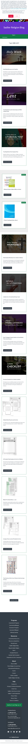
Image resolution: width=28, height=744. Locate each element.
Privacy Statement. (23, 8)
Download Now (7, 194)
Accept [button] (11, 16)
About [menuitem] (14, 661)
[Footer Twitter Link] (17, 732)
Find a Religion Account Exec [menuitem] (14, 666)
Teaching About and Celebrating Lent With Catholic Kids (12, 110)
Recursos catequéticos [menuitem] (14, 641)
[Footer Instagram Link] (11, 732)
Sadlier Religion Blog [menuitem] (14, 645)
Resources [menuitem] (14, 636)
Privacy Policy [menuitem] (14, 695)
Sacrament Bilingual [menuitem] (14, 630)
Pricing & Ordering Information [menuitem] (14, 686)
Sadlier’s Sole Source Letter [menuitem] (14, 691)
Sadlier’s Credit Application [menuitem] (14, 693)
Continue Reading (7, 80)
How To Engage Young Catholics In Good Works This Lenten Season (13, 338)
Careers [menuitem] (14, 673)
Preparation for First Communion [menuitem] (14, 657)
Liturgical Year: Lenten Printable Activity (12, 539)
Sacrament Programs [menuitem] (14, 627)
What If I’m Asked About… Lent (9, 499)
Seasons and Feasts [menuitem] (6, 43)
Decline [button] (17, 16)
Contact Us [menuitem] (14, 684)
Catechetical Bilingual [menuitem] (14, 625)
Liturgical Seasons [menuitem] (14, 652)
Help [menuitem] (14, 681)
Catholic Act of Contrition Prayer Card (11, 296)
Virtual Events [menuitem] (14, 643)
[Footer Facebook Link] (8, 732)
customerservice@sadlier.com (14, 717)
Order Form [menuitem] (14, 688)
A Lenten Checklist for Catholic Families (11, 379)
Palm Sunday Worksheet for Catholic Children (13, 257)
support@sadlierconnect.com (14, 728)
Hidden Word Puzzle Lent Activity (10, 420)
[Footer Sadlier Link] (19, 732)
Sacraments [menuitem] (4, 40)
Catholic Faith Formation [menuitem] (14, 655)
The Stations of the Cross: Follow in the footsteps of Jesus (13, 579)
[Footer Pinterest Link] (14, 732)
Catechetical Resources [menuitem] (14, 638)
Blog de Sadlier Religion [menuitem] (14, 648)
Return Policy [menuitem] (14, 698)
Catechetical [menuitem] (4, 37)
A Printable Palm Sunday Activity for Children (13, 459)
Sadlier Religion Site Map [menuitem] (14, 677)
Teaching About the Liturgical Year (10, 151)
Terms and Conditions (15, 8)
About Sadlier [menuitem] (14, 663)
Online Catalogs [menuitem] (14, 675)
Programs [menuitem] (14, 620)
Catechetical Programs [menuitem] (14, 623)
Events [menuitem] (14, 670)
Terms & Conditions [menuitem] (14, 700)
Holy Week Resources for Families (10, 69)
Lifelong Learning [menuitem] (14, 632)
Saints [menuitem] (14, 650)
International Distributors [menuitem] (14, 668)
